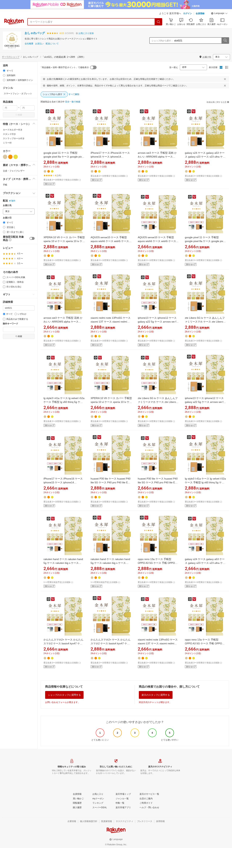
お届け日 (7, 218)
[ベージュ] (5, 157)
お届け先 (7, 205)
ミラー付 (7, 143)
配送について (52, 44)
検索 (20, 115)
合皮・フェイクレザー (14, 171)
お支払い (39, 44)
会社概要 (29, 44)
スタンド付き (9, 134)
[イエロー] (15, 157)
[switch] (32, 238)
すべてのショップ (10, 57)
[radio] (4, 70)
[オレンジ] (10, 157)
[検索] (158, 21)
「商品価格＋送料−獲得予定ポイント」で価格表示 (64, 67)
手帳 (5, 185)
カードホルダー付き (12, 129)
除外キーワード (10, 324)
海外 (13, 201)
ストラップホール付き (14, 138)
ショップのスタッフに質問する (64, 695)
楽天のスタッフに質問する (156, 695)
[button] (219, 14)
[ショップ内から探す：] (225, 40)
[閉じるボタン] (225, 79)
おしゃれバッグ (35, 33)
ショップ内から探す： (162, 40)
